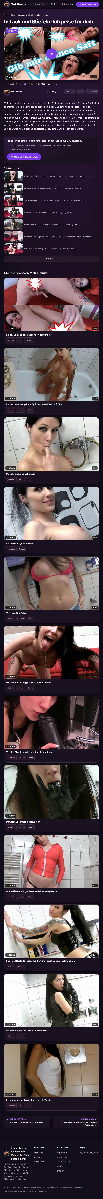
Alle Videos (51, 259)
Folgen (54, 92)
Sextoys (11, 340)
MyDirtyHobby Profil (89, 1152)
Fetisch (69, 91)
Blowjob (11, 966)
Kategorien (67, 4)
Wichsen (29, 340)
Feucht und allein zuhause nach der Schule (28, 335)
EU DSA (60, 1171)
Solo (20, 479)
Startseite (38, 1153)
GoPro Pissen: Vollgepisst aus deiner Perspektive (31, 891)
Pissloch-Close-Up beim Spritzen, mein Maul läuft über (34, 404)
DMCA (60, 1166)
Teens (80, 91)
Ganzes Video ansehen (27, 158)
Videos (54, 4)
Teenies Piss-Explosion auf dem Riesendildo (29, 752)
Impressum (62, 1153)
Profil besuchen (90, 4)
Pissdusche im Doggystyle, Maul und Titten (28, 682)
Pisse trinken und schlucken (20, 474)
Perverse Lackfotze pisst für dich (23, 822)
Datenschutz (62, 1157)
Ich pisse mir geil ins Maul (19, 543)
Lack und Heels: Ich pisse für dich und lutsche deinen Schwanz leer (40, 961)
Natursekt (93, 91)
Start (6, 15)
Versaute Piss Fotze (16, 613)
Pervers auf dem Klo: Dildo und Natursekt (27, 1030)
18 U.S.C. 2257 (63, 1162)
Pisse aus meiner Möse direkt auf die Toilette (29, 1100)
